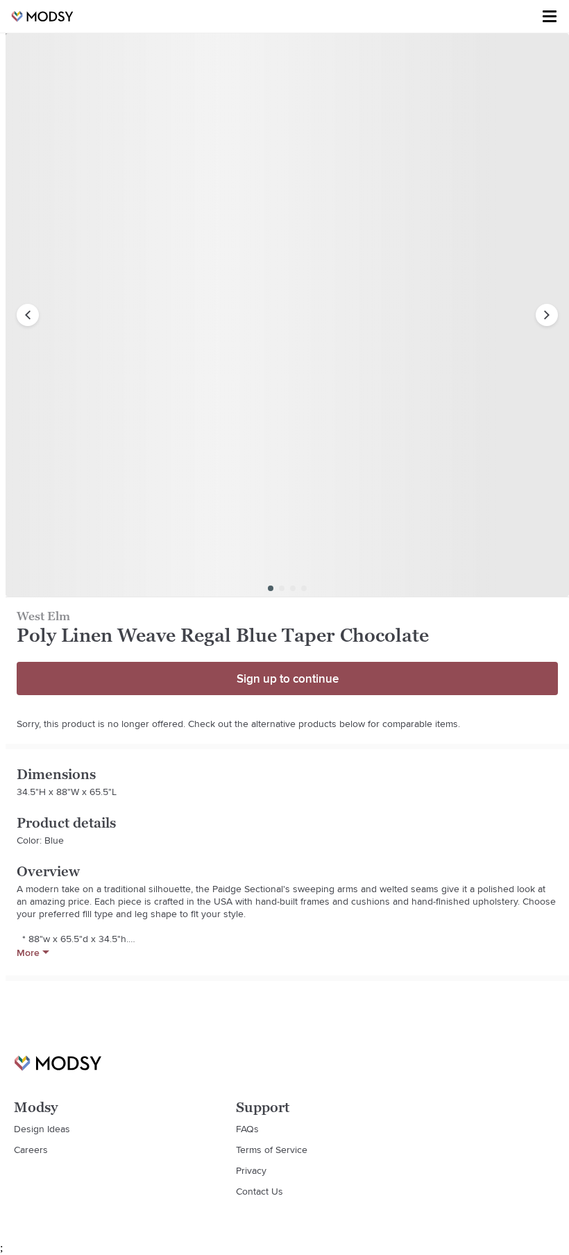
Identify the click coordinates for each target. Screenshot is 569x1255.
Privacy (251, 1170)
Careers (31, 1149)
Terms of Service (271, 1149)
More (28, 952)
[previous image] (28, 315)
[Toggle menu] (550, 16)
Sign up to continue (288, 678)
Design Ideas (42, 1128)
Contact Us (259, 1191)
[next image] (547, 315)
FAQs (247, 1128)
